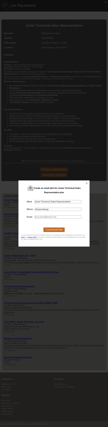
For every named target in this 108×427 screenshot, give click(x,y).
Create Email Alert (54, 230)
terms (23, 237)
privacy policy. (32, 237)
